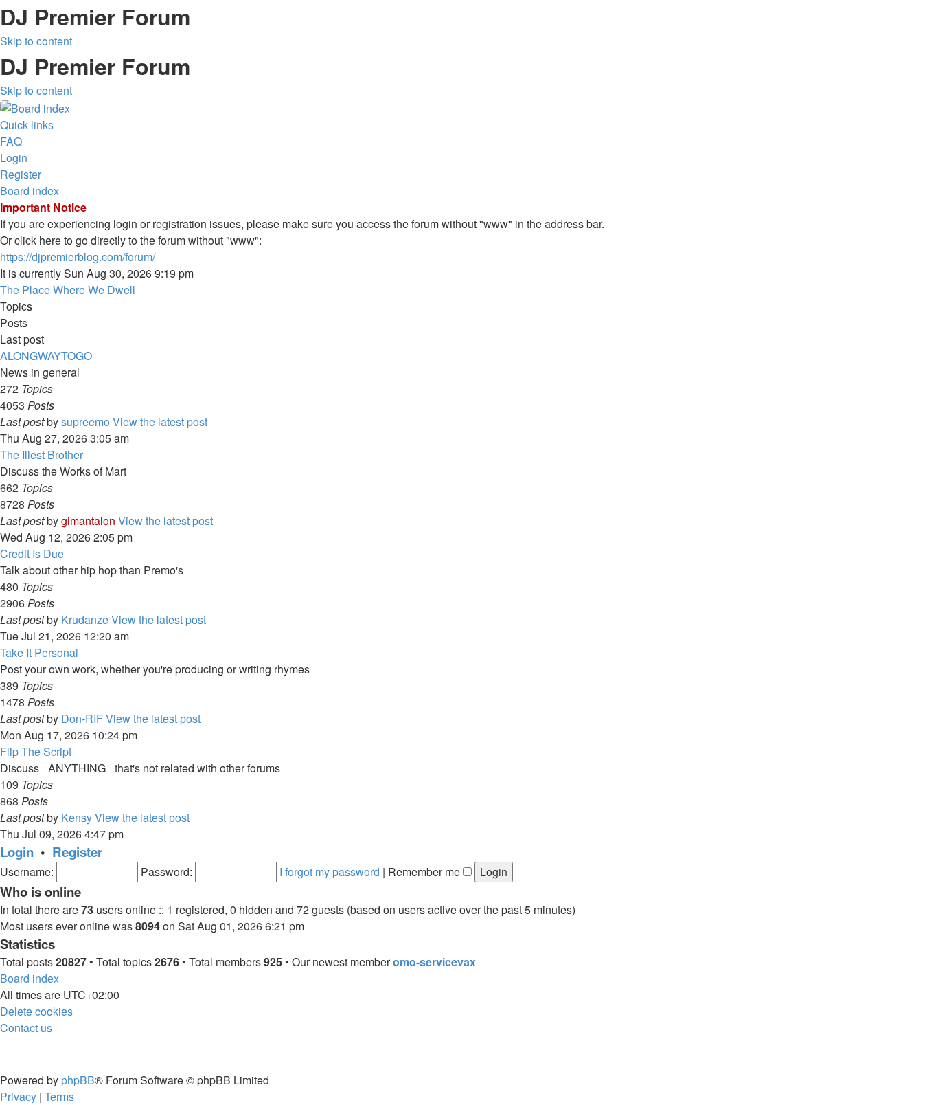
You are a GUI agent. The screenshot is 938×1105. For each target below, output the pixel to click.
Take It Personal (39, 652)
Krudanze (84, 619)
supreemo (85, 421)
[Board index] (35, 107)
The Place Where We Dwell (67, 290)
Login (17, 851)
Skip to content (36, 41)
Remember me (425, 872)
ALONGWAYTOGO (46, 356)
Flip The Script (35, 751)
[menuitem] (11, 141)
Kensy (76, 817)
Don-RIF (82, 718)
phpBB (78, 1080)
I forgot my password (329, 872)
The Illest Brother (41, 454)
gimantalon (88, 520)
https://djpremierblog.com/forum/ (77, 257)
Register (77, 851)
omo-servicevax (434, 962)
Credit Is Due (32, 553)
